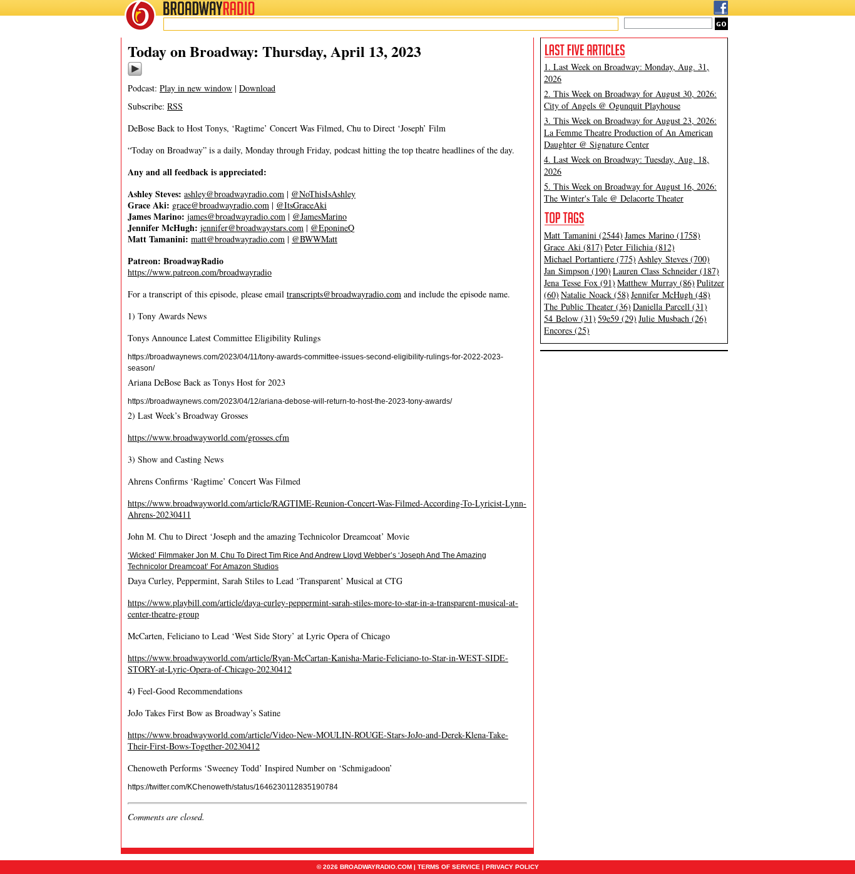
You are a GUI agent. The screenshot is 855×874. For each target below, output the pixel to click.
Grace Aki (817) (573, 247)
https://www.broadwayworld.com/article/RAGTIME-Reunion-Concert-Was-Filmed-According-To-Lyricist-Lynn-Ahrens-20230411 (327, 508)
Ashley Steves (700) (674, 259)
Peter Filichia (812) (640, 247)
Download (257, 88)
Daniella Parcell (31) (670, 306)
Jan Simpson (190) (577, 271)
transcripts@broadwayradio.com (344, 294)
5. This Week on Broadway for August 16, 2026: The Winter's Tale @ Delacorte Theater (630, 192)
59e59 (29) (617, 318)
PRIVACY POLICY (512, 866)
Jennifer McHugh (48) (670, 295)
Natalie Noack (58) (595, 295)
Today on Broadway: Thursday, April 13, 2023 (274, 51)
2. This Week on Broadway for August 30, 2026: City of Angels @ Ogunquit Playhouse (630, 99)
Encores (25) (567, 330)
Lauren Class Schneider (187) (666, 271)
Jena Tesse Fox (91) (579, 283)
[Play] (135, 73)
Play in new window (196, 88)
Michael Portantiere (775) (590, 259)
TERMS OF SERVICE (448, 866)
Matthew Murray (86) (656, 283)
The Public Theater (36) (587, 306)
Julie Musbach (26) (672, 318)
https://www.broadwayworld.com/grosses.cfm (208, 437)
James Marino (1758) (662, 235)
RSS (175, 106)
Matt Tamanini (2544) (583, 235)
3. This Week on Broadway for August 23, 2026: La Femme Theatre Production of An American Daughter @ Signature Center (630, 132)
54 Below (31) (570, 318)
